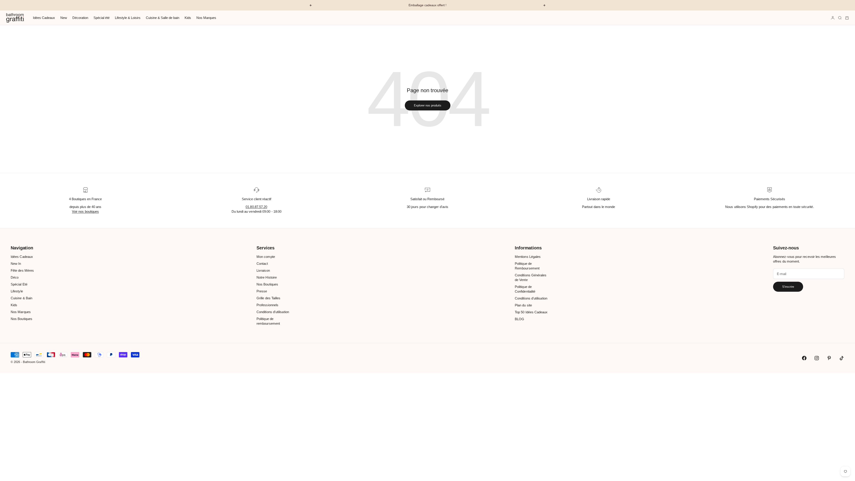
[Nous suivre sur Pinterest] (829, 358)
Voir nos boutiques (85, 211)
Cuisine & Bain (21, 298)
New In (16, 263)
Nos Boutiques (21, 319)
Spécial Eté (19, 284)
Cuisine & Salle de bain (162, 18)
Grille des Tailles (268, 298)
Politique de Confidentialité (525, 289)
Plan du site (523, 305)
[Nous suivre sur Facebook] (804, 358)
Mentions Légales (528, 257)
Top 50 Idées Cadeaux (531, 312)
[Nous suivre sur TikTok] (841, 358)
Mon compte (265, 257)
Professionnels (267, 305)
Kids (188, 18)
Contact (262, 263)
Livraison (263, 270)
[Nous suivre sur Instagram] (816, 358)
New (63, 18)
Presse (261, 291)
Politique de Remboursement (527, 266)
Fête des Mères (22, 270)
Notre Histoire (266, 277)
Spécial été (102, 18)
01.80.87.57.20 (256, 207)
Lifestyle (17, 291)
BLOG (519, 319)
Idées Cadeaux (44, 18)
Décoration (80, 18)
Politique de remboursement (268, 321)
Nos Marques (206, 18)
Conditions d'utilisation (272, 312)
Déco (14, 277)
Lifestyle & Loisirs (127, 18)
